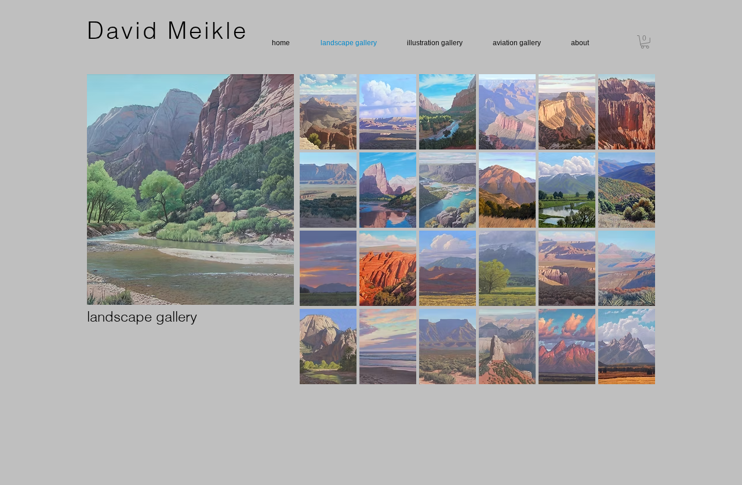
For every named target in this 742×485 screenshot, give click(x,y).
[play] (631, 374)
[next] (630, 239)
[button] (645, 42)
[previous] (324, 239)
